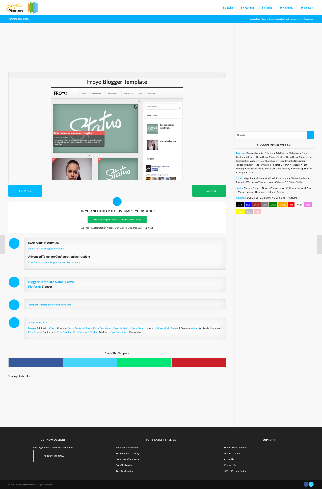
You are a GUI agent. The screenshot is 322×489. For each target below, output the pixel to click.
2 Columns (265, 197)
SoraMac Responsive (127, 447)
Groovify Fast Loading (127, 453)
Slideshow (294, 153)
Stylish (299, 182)
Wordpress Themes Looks (259, 182)
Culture (290, 188)
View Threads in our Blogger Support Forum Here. (54, 262)
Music (167, 328)
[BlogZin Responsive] (130, 394)
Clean (52, 328)
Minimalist (261, 178)
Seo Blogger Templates (59, 304)
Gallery (141, 328)
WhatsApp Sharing (302, 168)
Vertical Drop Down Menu (291, 157)
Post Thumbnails (119, 332)
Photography (277, 188)
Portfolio (274, 178)
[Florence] (185, 394)
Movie (174, 328)
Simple (284, 178)
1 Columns (252, 197)
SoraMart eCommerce (127, 459)
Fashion (271, 191)
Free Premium (64, 332)
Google (241, 172)
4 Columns (293, 197)
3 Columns (279, 197)
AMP (250, 172)
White (194, 328)
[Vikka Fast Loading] (49, 394)
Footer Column (281, 164)
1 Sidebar (93, 332)
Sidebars (295, 164)
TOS (226, 471)
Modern (303, 178)
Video (159, 328)
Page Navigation (262, 164)
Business (259, 191)
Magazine (248, 178)
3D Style (289, 182)
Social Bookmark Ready (80, 328)
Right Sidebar (80, 332)
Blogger (32, 328)
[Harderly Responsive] (319, 244)
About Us (229, 459)
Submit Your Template (235, 447)
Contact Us (230, 465)
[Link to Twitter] (311, 484)
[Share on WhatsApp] (144, 362)
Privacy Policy (238, 471)
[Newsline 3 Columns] (2, 244)
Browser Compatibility (278, 168)
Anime (256, 188)
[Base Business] (76, 394)
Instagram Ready (255, 168)
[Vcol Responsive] (103, 394)
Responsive (252, 153)
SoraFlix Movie (124, 465)
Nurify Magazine (124, 471)
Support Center (232, 453)
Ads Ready (281, 153)
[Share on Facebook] (36, 362)
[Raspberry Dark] (21, 394)
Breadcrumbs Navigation (293, 160)
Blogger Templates (19, 18)
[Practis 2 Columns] (157, 394)
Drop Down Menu (102, 328)
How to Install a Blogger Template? (46, 248)
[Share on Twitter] (90, 362)
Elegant (240, 182)
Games (280, 191)
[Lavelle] (212, 394)
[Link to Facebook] (306, 484)
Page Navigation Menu (125, 328)
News (265, 188)
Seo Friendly (266, 153)
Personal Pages (304, 188)
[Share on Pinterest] (199, 362)
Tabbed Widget (244, 164)
